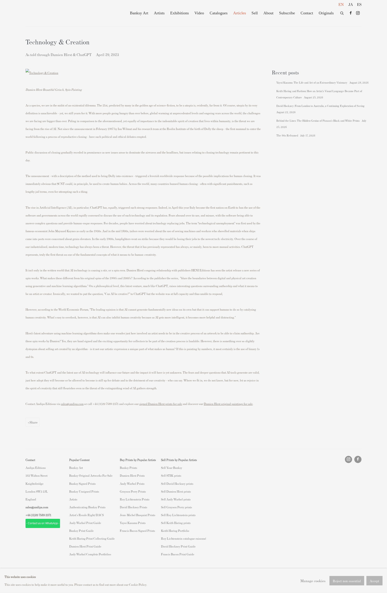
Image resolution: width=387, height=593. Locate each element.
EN (341, 4)
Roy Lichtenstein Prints (134, 499)
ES (359, 4)
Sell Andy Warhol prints (176, 499)
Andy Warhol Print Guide (85, 523)
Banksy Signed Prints (82, 483)
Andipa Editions (41, 13)
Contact (307, 13)
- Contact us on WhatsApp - (42, 523)
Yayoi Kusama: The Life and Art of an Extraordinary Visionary (312, 82)
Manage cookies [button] (312, 580)
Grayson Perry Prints (133, 491)
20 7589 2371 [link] (43, 515)
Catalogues (219, 13)
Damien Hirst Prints (132, 475)
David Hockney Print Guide (178, 546)
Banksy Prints (128, 468)
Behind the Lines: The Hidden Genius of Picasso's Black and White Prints (318, 120)
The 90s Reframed (287, 135)
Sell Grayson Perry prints (176, 507)
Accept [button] (374, 581)
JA (350, 4)
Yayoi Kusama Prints (133, 523)
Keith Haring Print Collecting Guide (92, 538)
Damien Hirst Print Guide (85, 546)
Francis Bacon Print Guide (177, 554)
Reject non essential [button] (347, 581)
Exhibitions (179, 13)
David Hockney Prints (133, 507)
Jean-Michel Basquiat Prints (137, 515)
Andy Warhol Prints (132, 483)
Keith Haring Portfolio (175, 530)
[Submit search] (342, 12)
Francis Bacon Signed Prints (137, 530)
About (268, 13)
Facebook (350, 13)
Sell (255, 13)
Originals (326, 13)
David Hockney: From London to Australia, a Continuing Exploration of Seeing (320, 106)
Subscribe (287, 13)
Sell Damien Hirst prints (176, 491)
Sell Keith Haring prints (176, 523)
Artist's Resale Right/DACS (86, 515)
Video (199, 13)
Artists (159, 13)
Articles (239, 13)
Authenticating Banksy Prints (87, 507)
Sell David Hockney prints (177, 483)
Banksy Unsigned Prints (84, 491)
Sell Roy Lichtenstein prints (178, 515)
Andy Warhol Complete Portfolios (90, 554)
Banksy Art (139, 13)
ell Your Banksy (172, 468)
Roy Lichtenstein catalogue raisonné (183, 538)
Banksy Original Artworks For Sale (91, 475)
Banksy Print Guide (81, 530)
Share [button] (34, 422)
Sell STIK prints (171, 475)
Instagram (357, 13)
